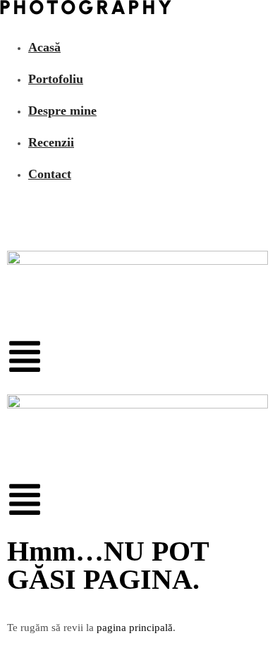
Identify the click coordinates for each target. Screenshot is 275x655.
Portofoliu (55, 79)
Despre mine (62, 111)
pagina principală (135, 627)
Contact (49, 174)
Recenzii (51, 142)
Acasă (44, 47)
